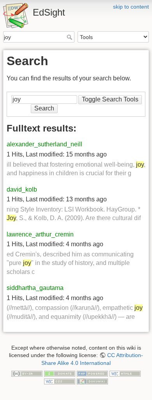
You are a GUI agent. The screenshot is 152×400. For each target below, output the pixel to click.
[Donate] (59, 373)
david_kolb (22, 189)
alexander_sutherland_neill (44, 144)
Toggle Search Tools (110, 99)
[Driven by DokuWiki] (92, 381)
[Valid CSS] (59, 381)
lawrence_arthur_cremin (40, 234)
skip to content (131, 7)
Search (70, 37)
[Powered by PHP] (92, 373)
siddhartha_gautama (35, 287)
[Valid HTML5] (125, 373)
